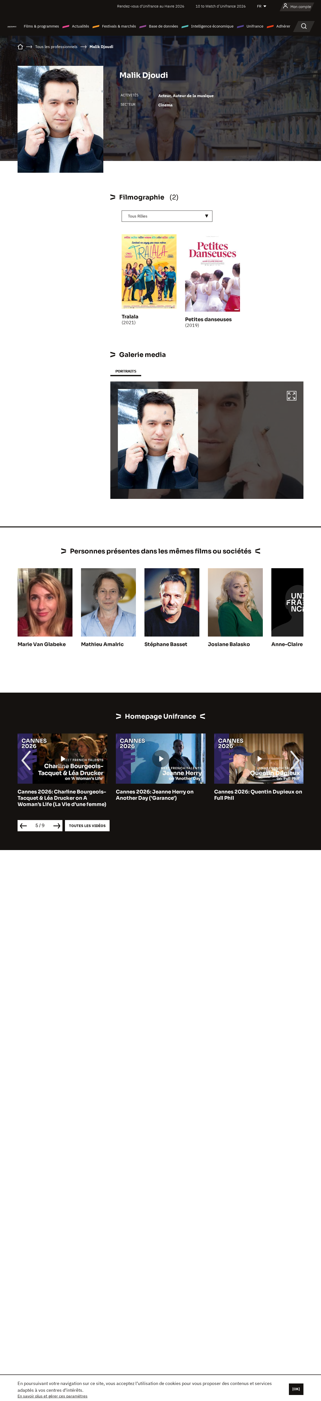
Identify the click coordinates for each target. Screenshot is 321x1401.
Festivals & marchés (119, 26)
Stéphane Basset (165, 644)
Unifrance (255, 26)
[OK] (296, 1389)
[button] (291, 396)
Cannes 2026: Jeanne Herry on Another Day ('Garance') (155, 795)
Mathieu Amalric (102, 644)
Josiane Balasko (229, 644)
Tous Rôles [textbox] (137, 216)
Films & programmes (41, 26)
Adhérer (283, 26)
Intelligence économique (212, 26)
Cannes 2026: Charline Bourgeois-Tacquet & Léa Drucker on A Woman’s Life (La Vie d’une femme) (62, 798)
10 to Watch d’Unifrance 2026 (221, 6)
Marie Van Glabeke (42, 644)
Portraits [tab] (125, 371)
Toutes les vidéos (87, 825)
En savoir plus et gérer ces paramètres (53, 1395)
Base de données (163, 26)
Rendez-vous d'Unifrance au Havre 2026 (150, 6)
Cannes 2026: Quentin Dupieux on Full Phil (258, 795)
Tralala (130, 317)
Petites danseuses (208, 319)
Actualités (80, 26)
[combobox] (167, 216)
